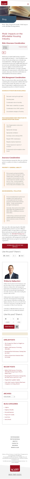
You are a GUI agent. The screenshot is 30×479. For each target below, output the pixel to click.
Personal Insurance (9, 412)
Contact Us (15, 443)
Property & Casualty (23, 46)
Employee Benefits (9, 409)
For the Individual (15, 439)
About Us (15, 441)
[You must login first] (4, 52)
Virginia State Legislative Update (12, 380)
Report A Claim (15, 447)
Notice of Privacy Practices (7, 454)
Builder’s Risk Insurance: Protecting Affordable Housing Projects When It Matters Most (13, 372)
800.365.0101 (15, 475)
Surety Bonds (8, 419)
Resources (15, 445)
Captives (7, 407)
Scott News (7, 417)
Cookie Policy (17, 454)
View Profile (9, 326)
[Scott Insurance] (4, 3)
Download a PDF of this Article (15, 246)
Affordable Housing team (18, 234)
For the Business (15, 437)
